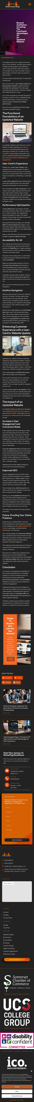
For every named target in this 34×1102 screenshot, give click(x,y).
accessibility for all (14, 151)
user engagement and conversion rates (14, 411)
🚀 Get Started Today (10, 659)
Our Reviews (6, 921)
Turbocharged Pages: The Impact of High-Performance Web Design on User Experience (16, 739)
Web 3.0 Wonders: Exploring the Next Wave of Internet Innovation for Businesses (15, 708)
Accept (17, 1087)
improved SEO (11, 413)
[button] (31, 1071)
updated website (14, 97)
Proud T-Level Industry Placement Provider (17, 1028)
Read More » (6, 713)
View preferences (17, 1096)
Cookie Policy (13, 1099)
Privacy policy (20, 1099)
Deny (17, 1091)
